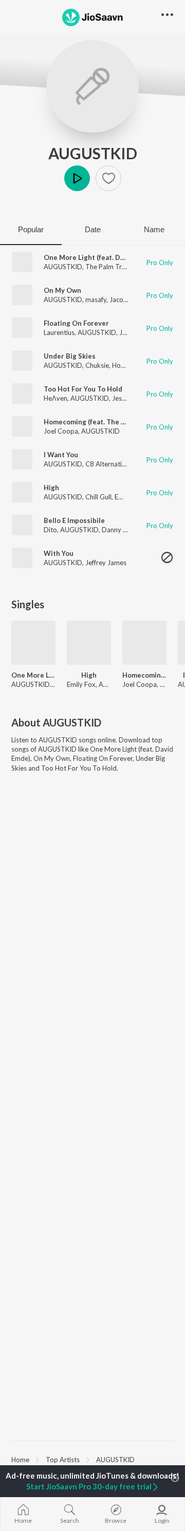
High (51, 487)
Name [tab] (154, 229)
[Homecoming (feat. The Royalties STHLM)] (144, 643)
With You (58, 553)
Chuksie (97, 365)
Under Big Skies (70, 356)
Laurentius (59, 332)
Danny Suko (120, 530)
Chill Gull (98, 497)
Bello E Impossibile (74, 520)
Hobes (122, 365)
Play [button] (77, 178)
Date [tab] (93, 229)
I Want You (61, 455)
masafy (95, 299)
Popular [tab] (31, 229)
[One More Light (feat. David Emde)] (33, 643)
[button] (108, 178)
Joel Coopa (61, 431)
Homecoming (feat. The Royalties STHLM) (144, 675)
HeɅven (55, 398)
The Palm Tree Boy (113, 267)
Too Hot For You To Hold (83, 389)
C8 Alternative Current (119, 464)
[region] (92, 1459)
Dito (50, 530)
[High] (89, 643)
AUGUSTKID (92, 153)
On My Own (62, 290)
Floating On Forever (76, 323)
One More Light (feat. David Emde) (99, 257)
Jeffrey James (105, 562)
